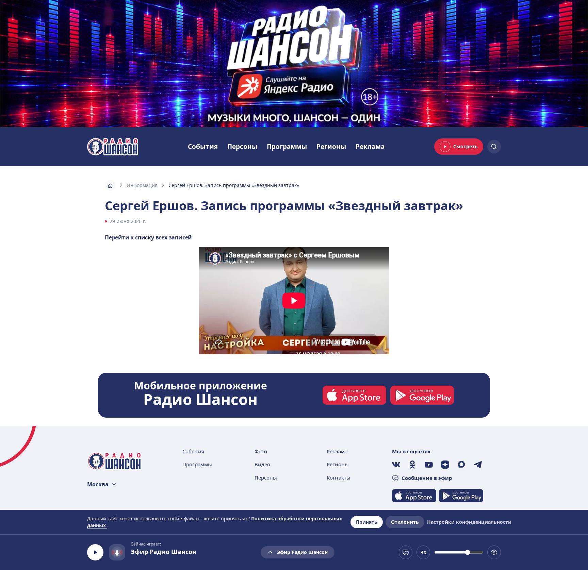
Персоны (242, 146)
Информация (142, 185)
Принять (366, 522)
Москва (98, 484)
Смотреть (465, 146)
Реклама (370, 146)
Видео (262, 464)
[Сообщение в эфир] (405, 552)
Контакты (338, 477)
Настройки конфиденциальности (469, 522)
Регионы (331, 146)
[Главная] (110, 185)
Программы (287, 146)
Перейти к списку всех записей (148, 237)
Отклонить (405, 522)
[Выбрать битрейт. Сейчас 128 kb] (494, 552)
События (203, 146)
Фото (261, 451)
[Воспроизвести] (95, 552)
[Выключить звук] (423, 552)
